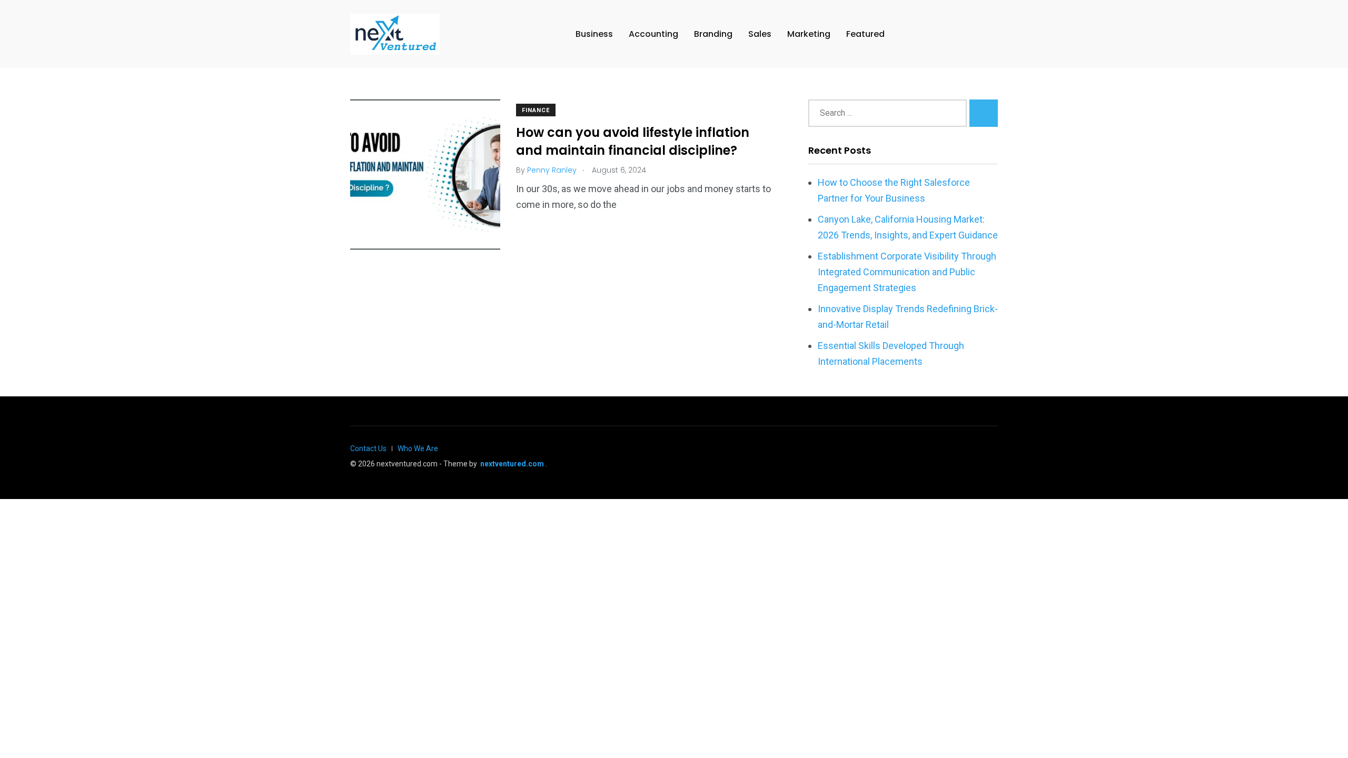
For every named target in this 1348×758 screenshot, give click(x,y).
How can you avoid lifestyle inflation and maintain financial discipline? (632, 141)
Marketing (808, 34)
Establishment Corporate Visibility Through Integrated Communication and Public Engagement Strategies (907, 272)
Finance (536, 110)
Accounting (653, 34)
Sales (759, 34)
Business (594, 34)
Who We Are (418, 448)
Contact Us (368, 448)
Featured (865, 34)
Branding (713, 34)
